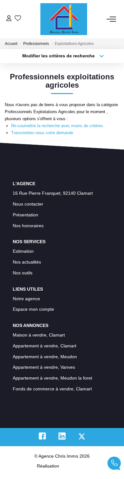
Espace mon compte (33, 309)
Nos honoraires (28, 225)
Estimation (23, 251)
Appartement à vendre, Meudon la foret (52, 378)
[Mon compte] (8, 19)
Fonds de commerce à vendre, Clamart (52, 388)
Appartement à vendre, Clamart (44, 345)
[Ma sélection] (18, 19)
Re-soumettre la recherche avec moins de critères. (57, 125)
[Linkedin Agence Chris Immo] (62, 437)
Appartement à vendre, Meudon (45, 356)
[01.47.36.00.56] (114, 464)
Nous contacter (28, 204)
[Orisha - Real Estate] (73, 465)
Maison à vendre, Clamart (39, 334)
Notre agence (26, 298)
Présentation (25, 214)
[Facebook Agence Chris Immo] (42, 437)
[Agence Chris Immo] (63, 19)
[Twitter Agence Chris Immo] (82, 437)
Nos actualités (27, 262)
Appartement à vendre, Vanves (44, 367)
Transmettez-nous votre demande (42, 132)
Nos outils (22, 272)
